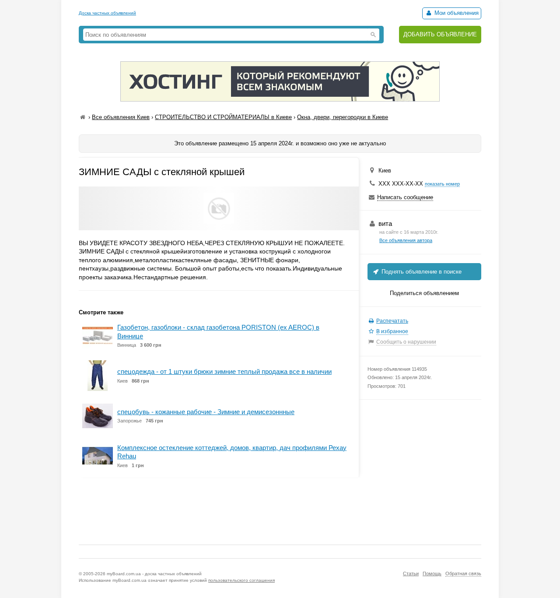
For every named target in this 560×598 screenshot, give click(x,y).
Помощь (432, 573)
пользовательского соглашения (241, 580)
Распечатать (392, 321)
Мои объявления (456, 13)
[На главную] (83, 117)
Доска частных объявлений (107, 13)
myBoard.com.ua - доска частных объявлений (154, 573)
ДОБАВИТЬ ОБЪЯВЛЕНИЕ (440, 34)
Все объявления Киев (121, 117)
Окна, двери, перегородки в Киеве (342, 117)
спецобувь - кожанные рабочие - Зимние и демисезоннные (205, 411)
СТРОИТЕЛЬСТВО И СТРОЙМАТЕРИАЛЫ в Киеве (223, 117)
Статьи (411, 573)
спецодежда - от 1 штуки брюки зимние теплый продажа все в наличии (224, 371)
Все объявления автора (405, 240)
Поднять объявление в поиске (421, 271)
